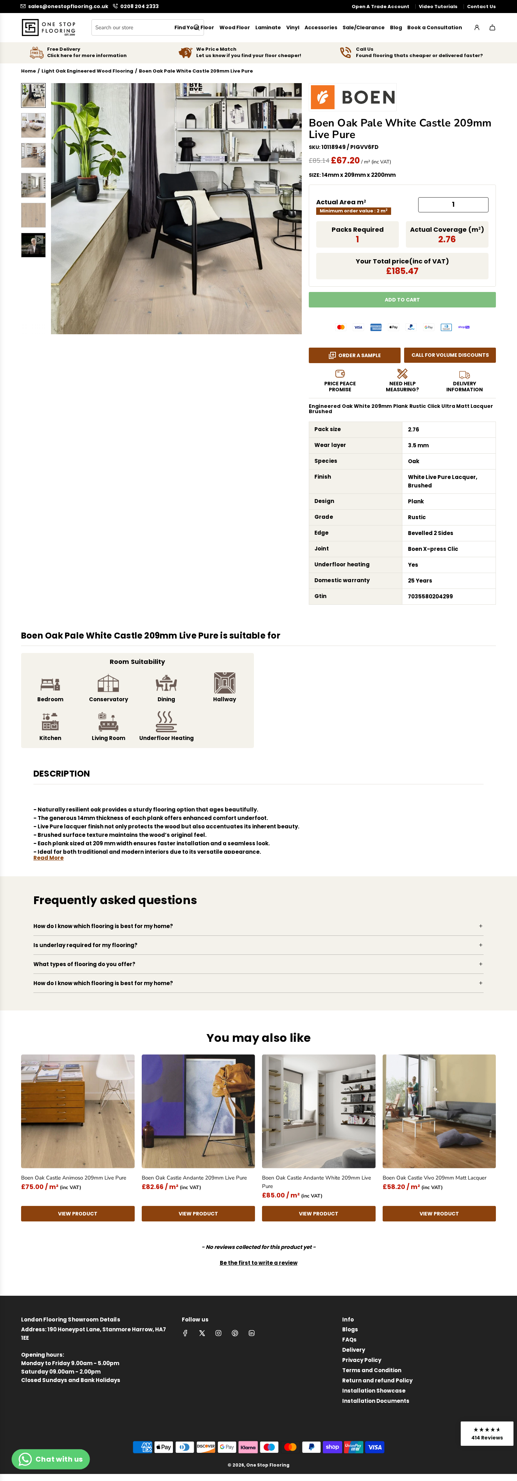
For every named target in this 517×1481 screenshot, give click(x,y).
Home (28, 71)
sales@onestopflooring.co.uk (68, 6)
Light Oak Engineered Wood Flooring (87, 71)
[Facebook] (185, 1333)
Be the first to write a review (259, 1263)
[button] (60, 208)
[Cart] (492, 27)
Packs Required (358, 229)
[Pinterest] (235, 1333)
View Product (77, 1213)
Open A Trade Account (380, 6)
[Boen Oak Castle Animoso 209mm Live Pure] (78, 1111)
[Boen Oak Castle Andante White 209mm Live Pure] (319, 1111)
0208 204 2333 (139, 6)
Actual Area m (341, 202)
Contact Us (481, 6)
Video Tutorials (438, 6)
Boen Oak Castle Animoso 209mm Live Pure (73, 1177)
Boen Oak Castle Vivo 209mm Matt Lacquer (434, 1177)
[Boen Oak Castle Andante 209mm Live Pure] (198, 1111)
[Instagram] (218, 1333)
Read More (48, 857)
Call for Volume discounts (450, 355)
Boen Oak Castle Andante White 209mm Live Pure (316, 1182)
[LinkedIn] (251, 1333)
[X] (202, 1333)
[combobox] (147, 27)
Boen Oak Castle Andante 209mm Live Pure (194, 1177)
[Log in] (477, 27)
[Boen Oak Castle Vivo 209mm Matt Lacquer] (439, 1111)
